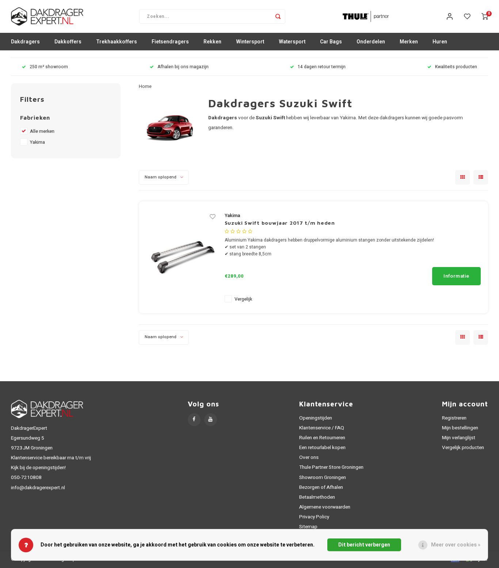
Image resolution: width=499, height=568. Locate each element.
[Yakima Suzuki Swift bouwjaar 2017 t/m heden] (182, 257)
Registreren (454, 418)
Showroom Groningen (322, 477)
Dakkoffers (67, 42)
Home (145, 86)
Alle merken (42, 131)
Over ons (309, 457)
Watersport (292, 42)
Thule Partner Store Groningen (331, 467)
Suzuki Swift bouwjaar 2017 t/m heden (280, 223)
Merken (409, 42)
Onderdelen (371, 42)
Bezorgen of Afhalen (321, 487)
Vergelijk (243, 299)
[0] (484, 16)
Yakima (37, 142)
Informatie (456, 276)
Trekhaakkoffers (116, 42)
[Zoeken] (278, 16)
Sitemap (308, 526)
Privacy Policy (314, 517)
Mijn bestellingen (460, 428)
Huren (440, 42)
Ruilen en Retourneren (322, 437)
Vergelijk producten (463, 447)
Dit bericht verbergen (364, 545)
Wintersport (250, 42)
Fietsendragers (170, 42)
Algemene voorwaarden (324, 507)
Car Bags (331, 42)
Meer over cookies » (455, 545)
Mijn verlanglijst (458, 437)
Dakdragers (25, 42)
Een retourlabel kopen (322, 447)
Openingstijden (315, 418)
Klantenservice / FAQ (321, 428)
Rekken (212, 42)
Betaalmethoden (317, 497)
